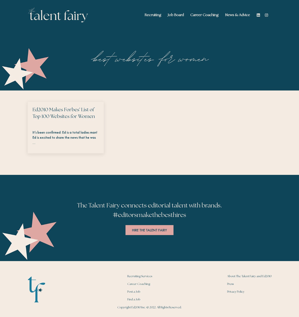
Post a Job (133, 291)
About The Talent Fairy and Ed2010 (249, 276)
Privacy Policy (235, 291)
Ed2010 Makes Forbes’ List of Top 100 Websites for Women (64, 113)
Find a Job (133, 299)
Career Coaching (138, 284)
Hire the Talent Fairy (149, 230)
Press (230, 284)
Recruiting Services (139, 276)
